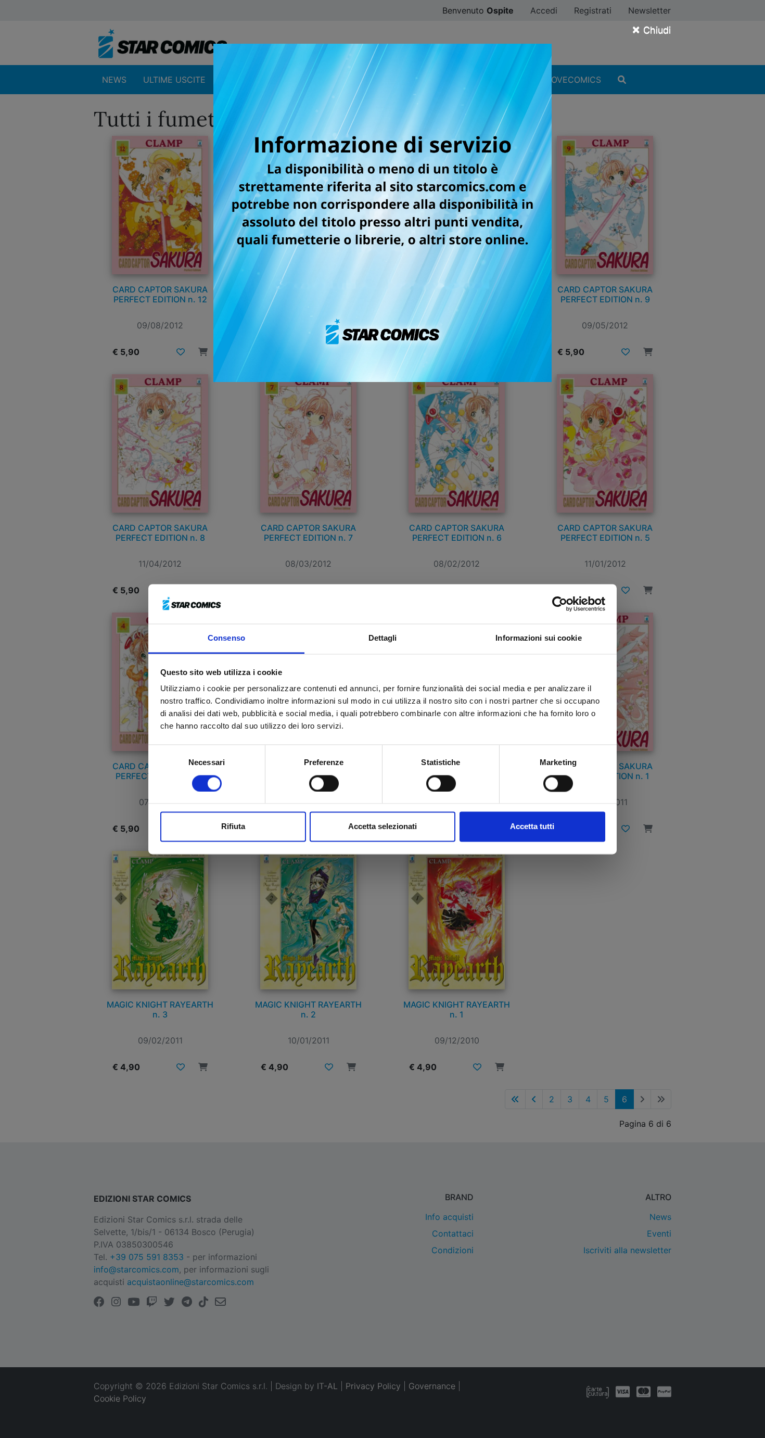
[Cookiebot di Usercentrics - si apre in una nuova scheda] (559, 604)
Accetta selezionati (382, 826)
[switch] (324, 783)
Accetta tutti (532, 826)
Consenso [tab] (226, 638)
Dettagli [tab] (382, 638)
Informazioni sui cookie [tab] (538, 638)
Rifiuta (233, 826)
